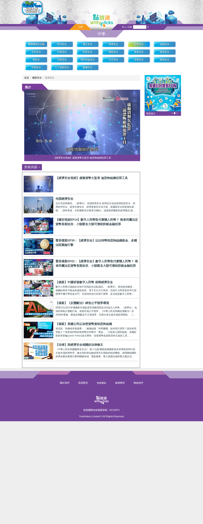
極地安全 (164, 59)
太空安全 (113, 59)
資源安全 (164, 52)
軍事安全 (113, 44)
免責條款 (101, 383)
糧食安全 (139, 52)
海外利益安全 (88, 59)
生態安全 (62, 59)
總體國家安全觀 (36, 44)
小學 (80, 27)
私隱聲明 (83, 383)
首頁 (26, 77)
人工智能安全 (62, 67)
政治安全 (62, 44)
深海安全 (139, 59)
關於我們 (64, 383)
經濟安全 (139, 44)
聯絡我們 (138, 383)
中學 (101, 34)
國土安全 (87, 44)
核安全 (36, 59)
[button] (32, 167)
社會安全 (62, 52)
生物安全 (36, 67)
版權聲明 (120, 383)
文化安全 (36, 52)
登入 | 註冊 (127, 27)
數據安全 (87, 67)
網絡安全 (113, 52)
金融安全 (164, 44)
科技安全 (87, 52)
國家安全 (37, 77)
